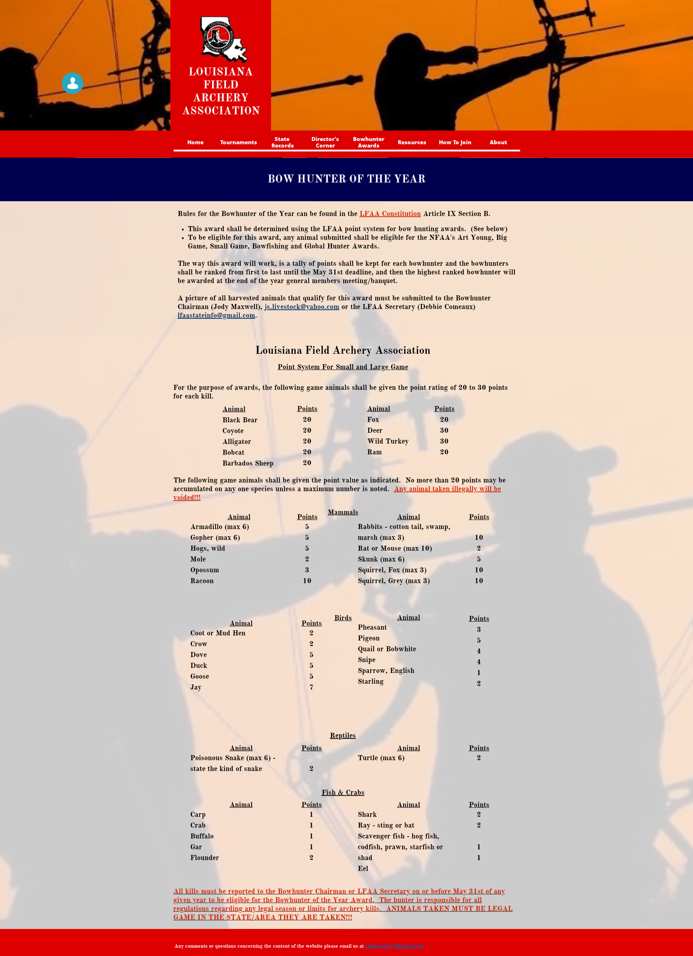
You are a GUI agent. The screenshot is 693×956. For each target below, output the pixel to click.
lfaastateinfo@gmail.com (216, 315)
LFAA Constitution (390, 213)
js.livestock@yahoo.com (302, 306)
